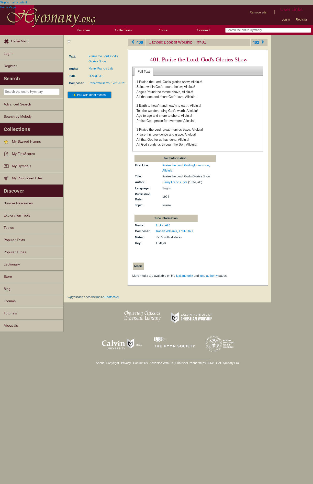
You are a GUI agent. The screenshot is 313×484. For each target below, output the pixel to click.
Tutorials (10, 313)
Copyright (112, 363)
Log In (8, 54)
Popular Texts (14, 240)
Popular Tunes (15, 252)
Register (301, 19)
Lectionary (12, 264)
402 (256, 42)
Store (163, 30)
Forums (10, 301)
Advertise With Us (161, 363)
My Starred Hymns (26, 141)
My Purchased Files (27, 178)
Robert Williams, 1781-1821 (107, 83)
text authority (184, 275)
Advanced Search (17, 104)
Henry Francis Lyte (101, 68)
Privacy (126, 363)
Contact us (111, 297)
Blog (7, 289)
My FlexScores (23, 154)
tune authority (209, 275)
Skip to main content (13, 2)
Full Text (144, 71)
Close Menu (20, 41)
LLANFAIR (95, 76)
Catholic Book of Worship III (172, 42)
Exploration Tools (17, 215)
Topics (9, 228)
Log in (286, 19)
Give (211, 363)
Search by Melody (18, 116)
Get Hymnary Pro (227, 363)
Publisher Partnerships (190, 363)
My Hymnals (21, 166)
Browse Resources (18, 203)
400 (139, 42)
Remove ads (258, 12)
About (100, 363)
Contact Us (140, 363)
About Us (11, 325)
